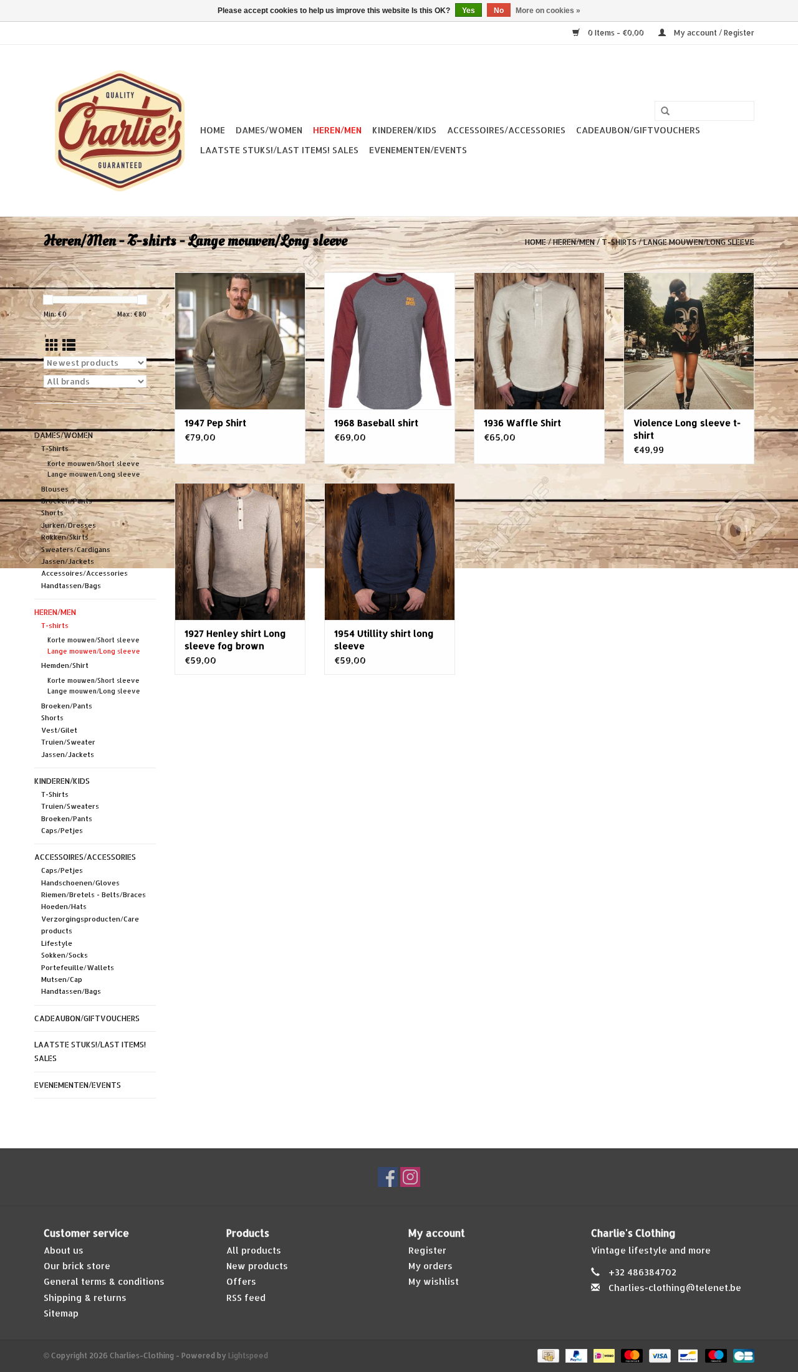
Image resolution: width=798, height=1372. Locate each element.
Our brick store (77, 1265)
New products (257, 1265)
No (499, 10)
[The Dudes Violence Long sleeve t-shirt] (688, 340)
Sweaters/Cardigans (75, 549)
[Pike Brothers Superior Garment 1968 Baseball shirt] (389, 340)
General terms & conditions (104, 1281)
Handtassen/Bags (71, 585)
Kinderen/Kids (404, 130)
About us (64, 1250)
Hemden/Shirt (65, 665)
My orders (430, 1265)
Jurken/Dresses (68, 525)
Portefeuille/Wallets (77, 967)
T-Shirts (55, 448)
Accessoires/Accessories (506, 130)
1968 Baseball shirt (376, 422)
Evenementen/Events (418, 150)
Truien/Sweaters (70, 806)
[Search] (665, 111)
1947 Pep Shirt (215, 422)
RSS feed (246, 1297)
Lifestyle (56, 943)
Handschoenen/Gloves (80, 883)
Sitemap (61, 1313)
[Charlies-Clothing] (120, 131)
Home (212, 130)
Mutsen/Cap (61, 979)
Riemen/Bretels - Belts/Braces (93, 894)
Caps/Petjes (62, 830)
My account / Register (713, 32)
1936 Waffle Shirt (522, 422)
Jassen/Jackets (67, 561)
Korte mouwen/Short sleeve (93, 463)
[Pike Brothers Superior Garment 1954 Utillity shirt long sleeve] (389, 551)
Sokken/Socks (64, 955)
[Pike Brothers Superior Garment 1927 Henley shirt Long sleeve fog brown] (240, 551)
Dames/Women (269, 130)
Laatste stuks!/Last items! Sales (279, 150)
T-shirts (619, 242)
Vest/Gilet (59, 730)
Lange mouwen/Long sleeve (698, 242)
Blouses (55, 489)
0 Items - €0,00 (616, 32)
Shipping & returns (85, 1297)
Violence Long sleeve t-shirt (687, 429)
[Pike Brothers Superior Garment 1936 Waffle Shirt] (539, 340)
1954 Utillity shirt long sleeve (384, 639)
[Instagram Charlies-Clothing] (410, 1177)
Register (427, 1250)
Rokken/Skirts (65, 537)
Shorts (52, 512)
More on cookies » (548, 10)
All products (253, 1250)
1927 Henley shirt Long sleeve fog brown (235, 639)
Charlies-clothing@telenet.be (674, 1287)
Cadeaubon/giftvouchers (638, 130)
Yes (468, 10)
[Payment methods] (546, 1355)
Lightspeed (248, 1355)
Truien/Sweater (68, 742)
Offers (241, 1281)
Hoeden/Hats (64, 906)
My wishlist (433, 1281)
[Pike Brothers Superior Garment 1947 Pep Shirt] (240, 340)
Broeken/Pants (66, 501)
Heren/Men (337, 130)
